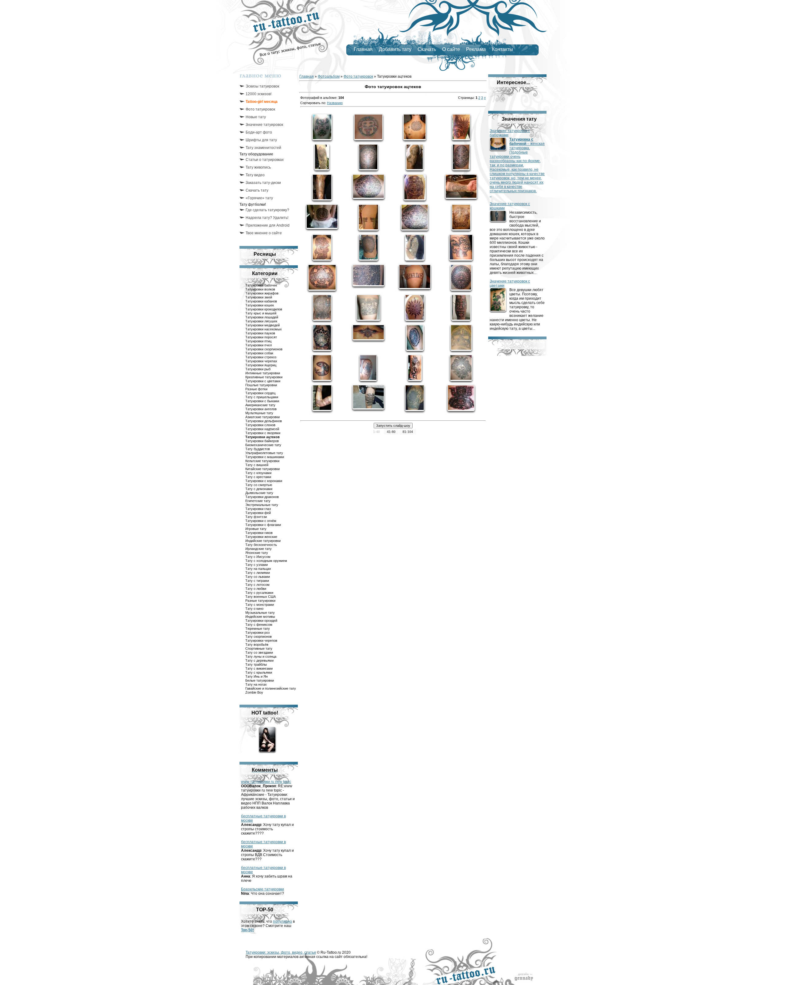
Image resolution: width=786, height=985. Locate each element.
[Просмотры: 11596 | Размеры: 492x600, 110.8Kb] (461, 277)
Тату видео (255, 175)
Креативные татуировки (263, 377)
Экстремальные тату (261, 505)
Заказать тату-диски (263, 183)
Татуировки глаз (258, 509)
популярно (282, 921)
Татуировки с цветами (262, 381)
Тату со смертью (258, 485)
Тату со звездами (259, 652)
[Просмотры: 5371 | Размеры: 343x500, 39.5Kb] (415, 338)
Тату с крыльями (258, 672)
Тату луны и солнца (260, 656)
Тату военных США (260, 596)
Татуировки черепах (261, 361)
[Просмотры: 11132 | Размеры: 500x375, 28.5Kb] (461, 186)
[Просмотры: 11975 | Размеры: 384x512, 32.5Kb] (415, 307)
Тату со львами (257, 576)
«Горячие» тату (259, 198)
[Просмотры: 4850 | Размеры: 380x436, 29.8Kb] (461, 368)
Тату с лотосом (257, 584)
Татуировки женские (261, 537)
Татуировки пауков (260, 333)
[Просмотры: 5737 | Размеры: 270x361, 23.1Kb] (322, 368)
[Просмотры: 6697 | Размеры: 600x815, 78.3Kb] (322, 307)
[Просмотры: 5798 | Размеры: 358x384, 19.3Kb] (368, 307)
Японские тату (256, 553)
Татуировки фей (258, 513)
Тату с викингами (259, 668)
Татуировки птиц (258, 341)
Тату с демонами (258, 489)
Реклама (476, 49)
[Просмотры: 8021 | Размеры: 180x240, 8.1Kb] (415, 247)
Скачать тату (257, 190)
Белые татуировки (259, 680)
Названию (335, 103)
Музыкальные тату (260, 612)
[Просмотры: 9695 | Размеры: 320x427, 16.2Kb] (368, 157)
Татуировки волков (260, 289)
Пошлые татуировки (261, 385)
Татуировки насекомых (263, 329)
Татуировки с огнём (260, 521)
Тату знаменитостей (263, 148)
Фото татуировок (260, 109)
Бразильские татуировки (262, 889)
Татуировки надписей (262, 429)
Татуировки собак (259, 353)
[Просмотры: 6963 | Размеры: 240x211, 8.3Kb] (368, 127)
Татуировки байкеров (262, 441)
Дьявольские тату (259, 493)
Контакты (502, 49)
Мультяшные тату (259, 413)
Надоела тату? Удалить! (267, 218)
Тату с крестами (258, 477)
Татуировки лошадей (261, 317)
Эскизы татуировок (262, 86)
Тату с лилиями (257, 572)
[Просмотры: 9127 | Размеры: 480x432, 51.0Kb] (322, 277)
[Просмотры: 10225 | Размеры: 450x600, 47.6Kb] (368, 247)
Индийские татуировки (263, 541)
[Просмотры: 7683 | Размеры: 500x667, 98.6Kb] (322, 247)
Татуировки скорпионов (263, 349)
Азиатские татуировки (262, 417)
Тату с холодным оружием (266, 561)
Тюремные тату (257, 628)
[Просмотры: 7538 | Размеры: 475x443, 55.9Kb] (414, 217)
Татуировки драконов (262, 497)
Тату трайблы (256, 664)
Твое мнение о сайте (264, 233)
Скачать (427, 49)
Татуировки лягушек (261, 321)
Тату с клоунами (258, 473)
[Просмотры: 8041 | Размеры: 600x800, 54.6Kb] (322, 187)
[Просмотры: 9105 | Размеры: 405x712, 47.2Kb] (321, 157)
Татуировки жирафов (261, 293)
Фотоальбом (329, 76)
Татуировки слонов (260, 425)
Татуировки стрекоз (260, 357)
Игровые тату (256, 529)
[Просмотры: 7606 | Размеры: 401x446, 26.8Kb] (414, 127)
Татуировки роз (257, 632)
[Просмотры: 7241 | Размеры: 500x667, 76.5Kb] (461, 307)
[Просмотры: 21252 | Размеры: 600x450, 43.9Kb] (368, 186)
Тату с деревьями (259, 660)
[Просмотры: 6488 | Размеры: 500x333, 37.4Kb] (368, 275)
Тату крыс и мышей (260, 313)
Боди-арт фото (259, 132)
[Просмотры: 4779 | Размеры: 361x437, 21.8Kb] (461, 338)
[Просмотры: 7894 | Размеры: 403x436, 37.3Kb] (461, 247)
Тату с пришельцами (261, 397)
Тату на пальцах (258, 568)
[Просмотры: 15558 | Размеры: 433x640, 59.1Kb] (461, 157)
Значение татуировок (264, 125)
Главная (363, 49)
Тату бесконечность (261, 545)
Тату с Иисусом (257, 557)
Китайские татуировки (262, 469)
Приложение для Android (268, 225)
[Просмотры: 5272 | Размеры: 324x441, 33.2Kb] (461, 217)
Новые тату (256, 117)
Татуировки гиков (259, 533)
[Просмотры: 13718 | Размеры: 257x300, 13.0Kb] (415, 187)
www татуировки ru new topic (266, 782)
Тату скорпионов (258, 636)
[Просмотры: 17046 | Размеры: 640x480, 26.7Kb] (322, 216)
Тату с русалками (259, 592)
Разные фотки (256, 389)
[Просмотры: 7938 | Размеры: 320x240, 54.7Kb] (415, 276)
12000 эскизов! (258, 94)
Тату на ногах (256, 684)
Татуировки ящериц (260, 365)
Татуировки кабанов (261, 301)
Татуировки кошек (259, 305)
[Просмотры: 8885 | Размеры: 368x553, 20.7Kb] (414, 157)
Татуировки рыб (257, 369)
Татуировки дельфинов (263, 421)
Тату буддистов (257, 449)
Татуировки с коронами (263, 481)
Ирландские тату (258, 549)
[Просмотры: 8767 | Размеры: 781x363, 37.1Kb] (368, 333)
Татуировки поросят (261, 337)
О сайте (451, 49)
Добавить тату (395, 49)
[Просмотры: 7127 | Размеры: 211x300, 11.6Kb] (461, 127)
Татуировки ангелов (261, 409)
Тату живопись (258, 167)
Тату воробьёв (256, 644)
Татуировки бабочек (261, 285)
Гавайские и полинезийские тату (270, 688)
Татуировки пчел (258, 345)
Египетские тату (257, 501)
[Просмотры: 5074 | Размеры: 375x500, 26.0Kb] (322, 398)
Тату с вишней (256, 465)
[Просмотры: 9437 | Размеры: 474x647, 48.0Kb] (322, 338)
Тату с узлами (256, 564)
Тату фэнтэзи (256, 517)
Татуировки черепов (261, 640)
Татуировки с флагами (263, 525)
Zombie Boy (254, 692)
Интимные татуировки (262, 373)
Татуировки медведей (262, 325)
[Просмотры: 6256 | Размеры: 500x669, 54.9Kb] (414, 398)
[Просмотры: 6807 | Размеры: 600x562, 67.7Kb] (461, 398)
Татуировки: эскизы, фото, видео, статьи (281, 952)
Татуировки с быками (262, 401)
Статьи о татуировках (265, 160)
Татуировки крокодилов (263, 309)
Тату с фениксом (258, 624)
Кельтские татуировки (262, 461)
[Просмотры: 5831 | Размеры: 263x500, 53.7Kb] (415, 368)
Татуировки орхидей (261, 620)
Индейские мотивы (260, 616)
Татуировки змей (258, 297)
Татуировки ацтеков (262, 437)
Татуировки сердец (260, 393)
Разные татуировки (260, 600)
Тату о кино (254, 608)
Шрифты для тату (261, 140)
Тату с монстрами (259, 604)
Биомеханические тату (263, 445)
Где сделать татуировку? (267, 210)
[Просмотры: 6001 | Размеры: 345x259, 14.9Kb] (368, 397)
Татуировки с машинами (264, 457)
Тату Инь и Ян (256, 676)
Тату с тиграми (257, 580)
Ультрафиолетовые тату (264, 453)
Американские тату (260, 405)
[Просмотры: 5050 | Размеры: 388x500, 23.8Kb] (368, 217)
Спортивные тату (258, 648)
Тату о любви (255, 588)
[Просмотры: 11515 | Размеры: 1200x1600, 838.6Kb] (322, 127)
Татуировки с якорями (262, 433)
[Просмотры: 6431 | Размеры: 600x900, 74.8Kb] (368, 368)
